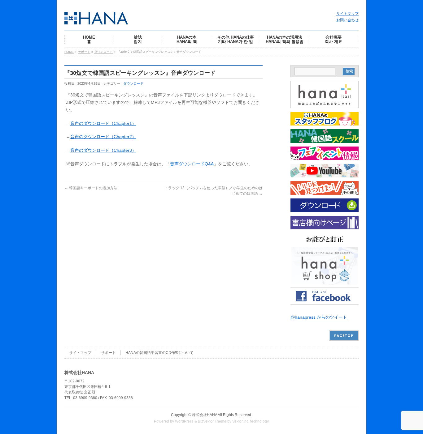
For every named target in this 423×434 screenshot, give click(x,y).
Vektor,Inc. (240, 421)
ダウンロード (103, 51)
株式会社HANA (204, 415)
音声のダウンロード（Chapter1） (103, 123)
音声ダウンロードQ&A (192, 163)
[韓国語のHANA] (96, 17)
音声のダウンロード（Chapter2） (103, 136)
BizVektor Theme (212, 421)
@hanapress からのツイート (318, 317)
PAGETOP (344, 336)
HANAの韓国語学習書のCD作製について (159, 353)
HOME (69, 51)
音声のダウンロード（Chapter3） (103, 150)
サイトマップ (347, 13)
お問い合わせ (347, 20)
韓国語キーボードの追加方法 (90, 188)
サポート (84, 51)
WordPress (184, 421)
